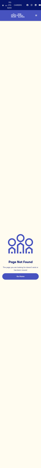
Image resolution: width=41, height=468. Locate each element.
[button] (4, 5)
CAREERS (18, 5)
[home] (17, 15)
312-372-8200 (9, 5)
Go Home (20, 276)
